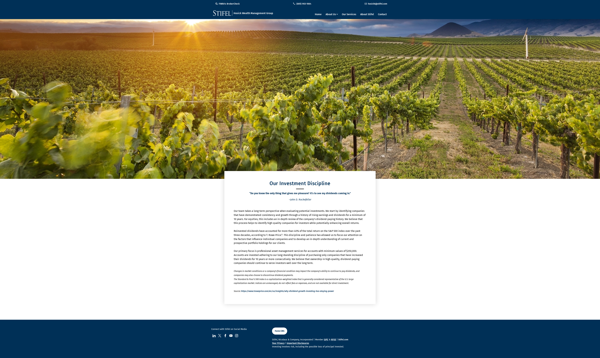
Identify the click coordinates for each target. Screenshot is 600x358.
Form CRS (279, 331)
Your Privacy (278, 343)
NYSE (333, 339)
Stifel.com (343, 339)
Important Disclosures (298, 343)
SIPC (326, 339)
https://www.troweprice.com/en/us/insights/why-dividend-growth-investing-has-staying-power (287, 291)
